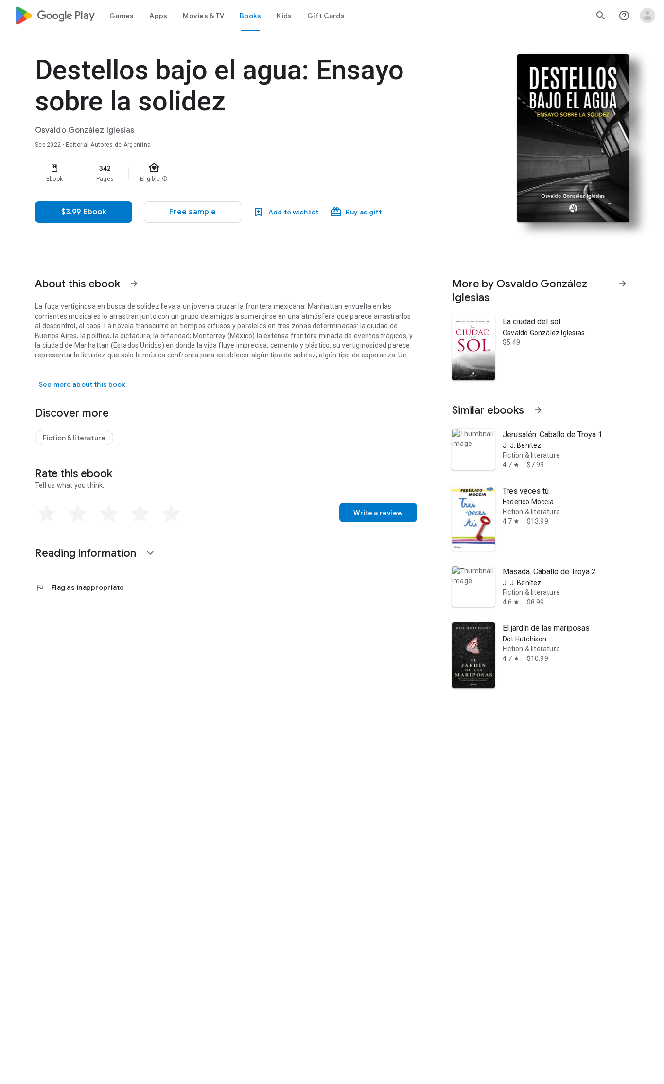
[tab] (121, 15)
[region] (229, 173)
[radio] (46, 513)
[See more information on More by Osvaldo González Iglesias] (622, 283)
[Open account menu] (647, 15)
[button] (192, 212)
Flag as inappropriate (79, 587)
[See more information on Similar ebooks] (538, 410)
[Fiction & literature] (74, 437)
